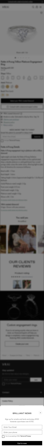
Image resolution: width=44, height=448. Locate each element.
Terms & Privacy (25, 436)
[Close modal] (22, 224)
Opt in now (22, 443)
